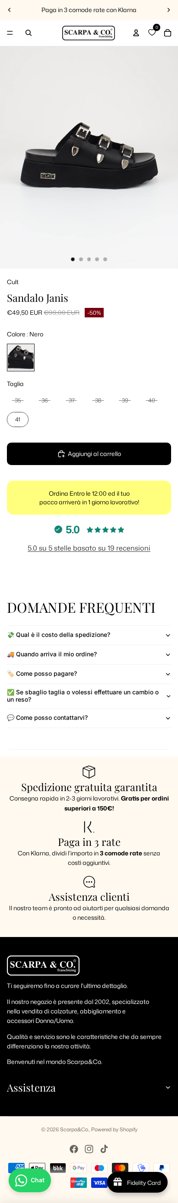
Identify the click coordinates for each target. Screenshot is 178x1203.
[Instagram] (89, 1149)
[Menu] (10, 33)
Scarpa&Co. (74, 1129)
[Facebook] (74, 1149)
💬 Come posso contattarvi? (47, 717)
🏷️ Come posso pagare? (42, 673)
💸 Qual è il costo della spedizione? (58, 634)
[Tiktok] (104, 1149)
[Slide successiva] (168, 9)
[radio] (21, 357)
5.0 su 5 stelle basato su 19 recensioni (89, 548)
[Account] (136, 32)
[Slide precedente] (9, 9)
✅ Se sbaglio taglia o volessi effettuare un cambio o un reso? (83, 695)
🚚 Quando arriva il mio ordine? (52, 654)
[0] (152, 32)
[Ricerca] (28, 32)
